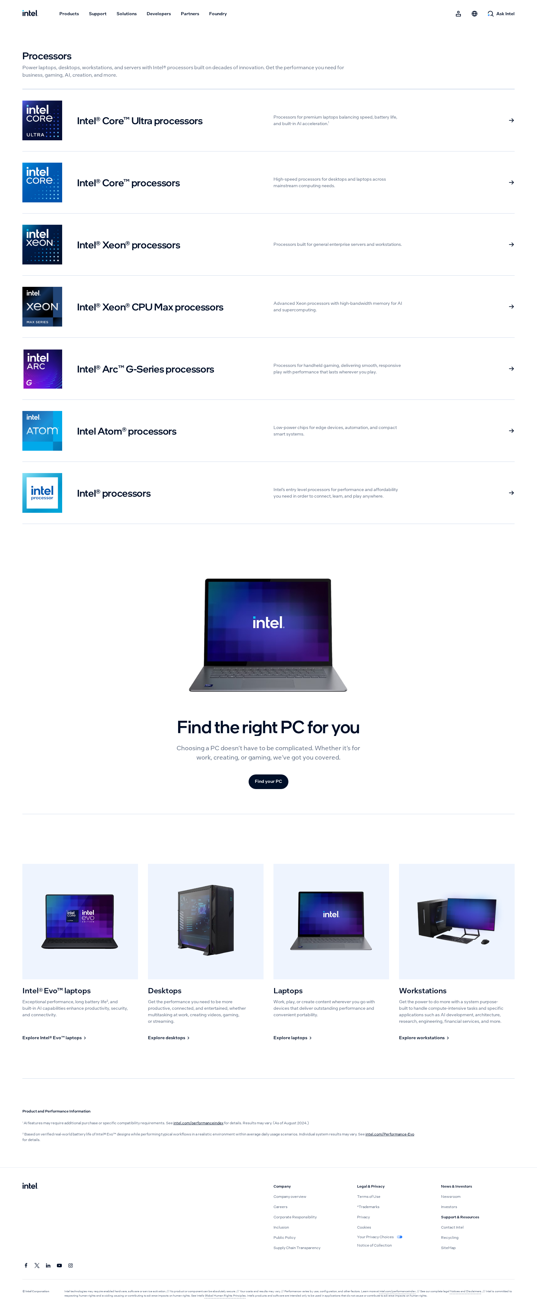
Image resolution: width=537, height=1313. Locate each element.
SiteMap (448, 1247)
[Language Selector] (474, 13)
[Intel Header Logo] (30, 13)
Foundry (218, 13)
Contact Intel (452, 1227)
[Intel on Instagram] (71, 1265)
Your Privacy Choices (375, 1236)
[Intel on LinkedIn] (48, 1265)
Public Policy (284, 1237)
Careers (280, 1206)
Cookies (364, 1227)
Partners (190, 13)
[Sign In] (458, 13)
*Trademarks (368, 1206)
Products (69, 13)
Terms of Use (368, 1196)
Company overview (289, 1196)
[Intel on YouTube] (59, 1265)
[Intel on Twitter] (37, 1265)
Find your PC (268, 781)
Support (98, 13)
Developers (159, 13)
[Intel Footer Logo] (30, 1186)
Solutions (127, 13)
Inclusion (281, 1227)
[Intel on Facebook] (26, 1265)
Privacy (363, 1217)
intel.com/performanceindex (198, 1123)
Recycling (449, 1237)
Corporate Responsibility (295, 1217)
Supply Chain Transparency (296, 1247)
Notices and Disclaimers (465, 1291)
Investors (449, 1206)
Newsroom (451, 1196)
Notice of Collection (374, 1245)
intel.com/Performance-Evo (389, 1134)
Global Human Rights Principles (225, 1295)
